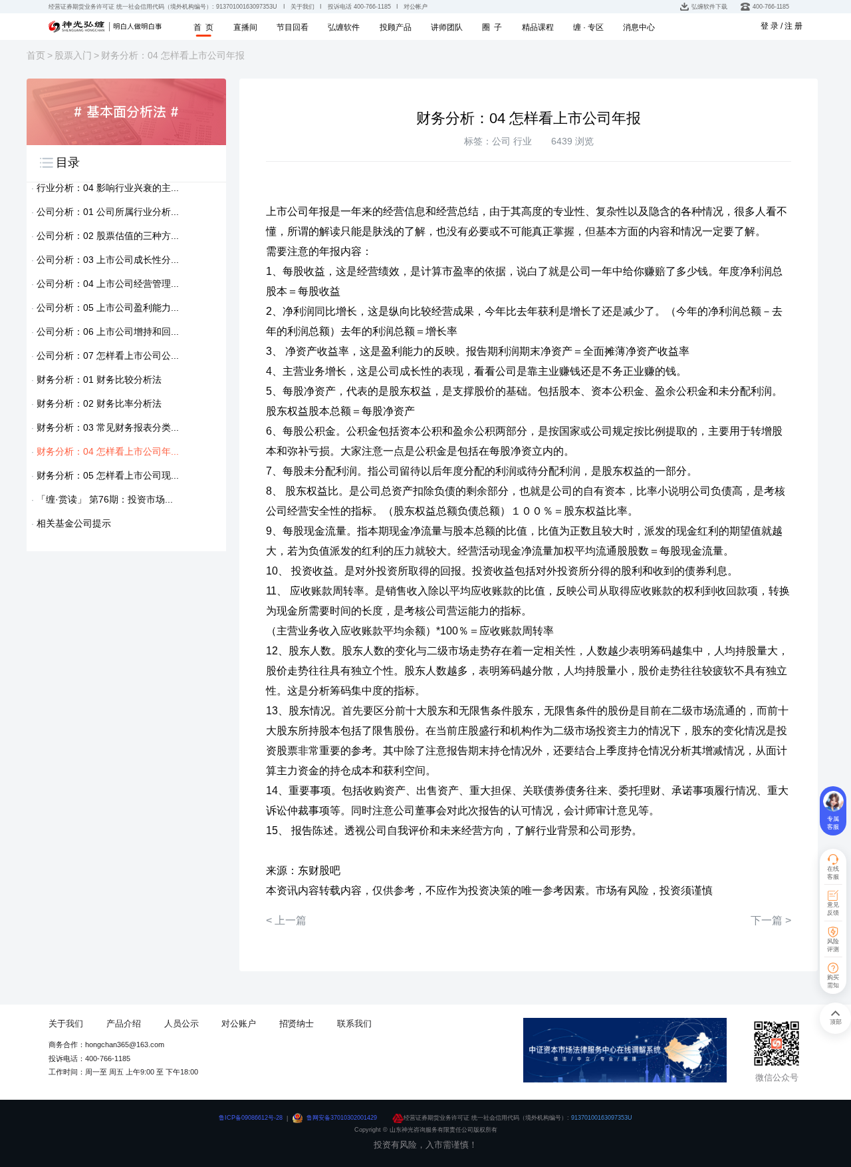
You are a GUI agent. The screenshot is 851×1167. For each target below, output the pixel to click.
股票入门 (73, 55)
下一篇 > (771, 920)
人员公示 (181, 1024)
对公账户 (238, 1024)
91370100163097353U (601, 1117)
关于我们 (66, 1024)
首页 (36, 55)
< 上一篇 (286, 920)
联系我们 (354, 1024)
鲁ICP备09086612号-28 (251, 1117)
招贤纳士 (296, 1024)
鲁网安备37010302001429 (341, 1117)
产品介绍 (123, 1024)
